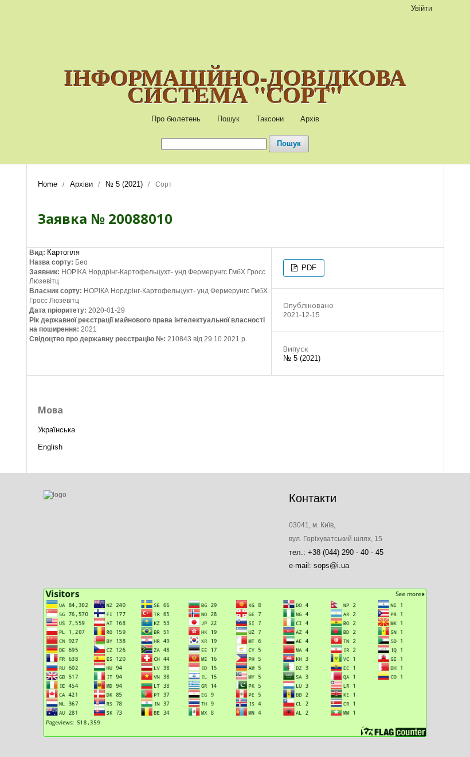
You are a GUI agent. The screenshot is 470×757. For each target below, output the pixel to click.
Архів (309, 119)
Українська (56, 429)
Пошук (228, 119)
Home (47, 184)
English (50, 447)
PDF (307, 267)
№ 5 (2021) (124, 184)
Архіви (81, 184)
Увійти (421, 8)
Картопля (63, 252)
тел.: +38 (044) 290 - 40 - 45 (336, 552)
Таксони (270, 119)
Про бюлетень (176, 119)
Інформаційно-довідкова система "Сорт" (235, 86)
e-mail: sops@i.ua (319, 565)
